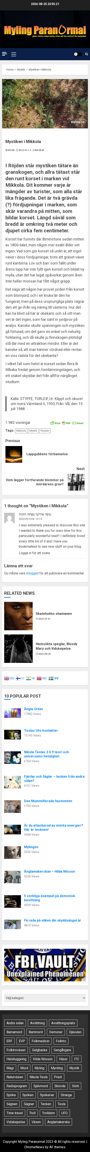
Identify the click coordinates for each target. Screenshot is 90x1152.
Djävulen (75, 1032)
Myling (39, 1068)
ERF (9, 1041)
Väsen (36, 1122)
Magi (10, 1068)
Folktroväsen (16, 1050)
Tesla (62, 1104)
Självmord (40, 1086)
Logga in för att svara (34, 553)
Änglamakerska (58, 1122)
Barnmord (36, 1032)
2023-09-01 (45, 619)
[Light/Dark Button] (78, 54)
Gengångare (62, 1050)
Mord (24, 1068)
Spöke (11, 1095)
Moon (11, 150)
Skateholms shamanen (54, 614)
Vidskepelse (15, 1122)
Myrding (57, 1068)
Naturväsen (14, 1077)
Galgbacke (39, 1050)
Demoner (56, 1032)
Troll (32, 1113)
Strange (66, 1095)
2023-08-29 (45, 654)
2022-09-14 (25, 150)
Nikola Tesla (39, 1077)
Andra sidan (15, 1023)
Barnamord (14, 1032)
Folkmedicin (40, 1041)
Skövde (60, 1086)
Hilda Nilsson (43, 1059)
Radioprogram (16, 1086)
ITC (76, 1059)
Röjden (45, 430)
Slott (75, 1086)
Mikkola (21, 430)
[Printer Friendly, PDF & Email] (67, 422)
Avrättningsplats (63, 1023)
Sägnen (11, 1104)
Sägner (29, 1104)
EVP (22, 1041)
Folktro (61, 1041)
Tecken (46, 1104)
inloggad (32, 573)
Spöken (27, 1095)
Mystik (33, 430)
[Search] (86, 54)
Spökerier (47, 1095)
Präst (58, 1077)
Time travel (14, 1113)
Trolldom (48, 1113)
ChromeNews (34, 1147)
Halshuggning (16, 1059)
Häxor (63, 1059)
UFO (64, 1113)
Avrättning (37, 1023)
